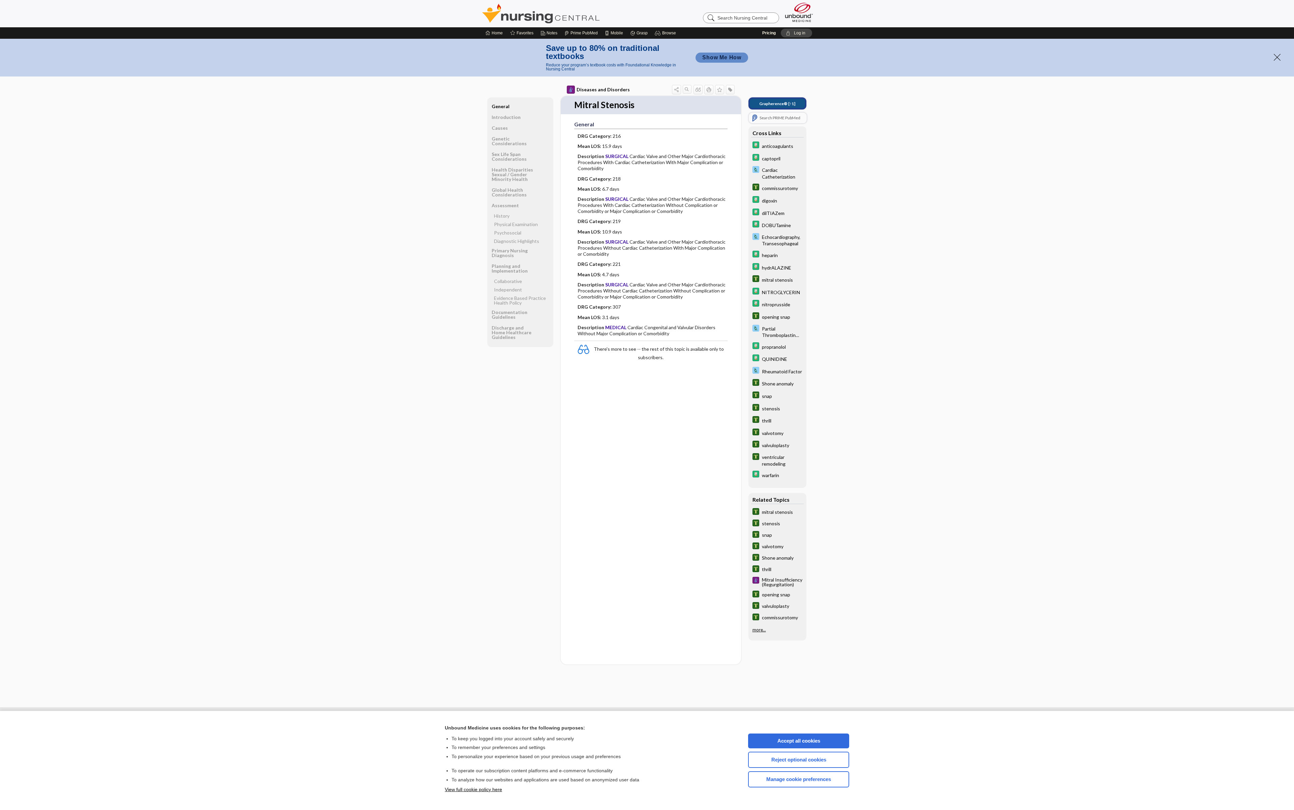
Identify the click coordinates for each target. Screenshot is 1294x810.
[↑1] (777, 103)
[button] (666, 33)
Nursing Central (566, 13)
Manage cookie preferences (798, 779)
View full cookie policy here (473, 789)
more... (759, 629)
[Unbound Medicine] (799, 12)
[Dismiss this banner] (1277, 57)
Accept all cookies (798, 741)
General (501, 106)
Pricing (769, 33)
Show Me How (721, 57)
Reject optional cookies (798, 759)
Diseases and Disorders (603, 89)
